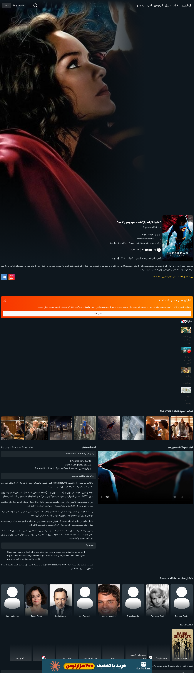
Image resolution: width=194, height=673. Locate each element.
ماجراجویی (140, 258)
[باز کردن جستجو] (35, 5)
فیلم (176, 5)
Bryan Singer (148, 234)
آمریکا (130, 258)
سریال (168, 5)
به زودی (140, 5)
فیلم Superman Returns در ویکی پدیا (17, 447)
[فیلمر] (186, 5)
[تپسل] (43, 657)
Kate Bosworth (142, 243)
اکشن (158, 258)
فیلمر (191, 666)
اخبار (149, 5)
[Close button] (150, 657)
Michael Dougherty (145, 238)
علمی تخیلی (150, 258)
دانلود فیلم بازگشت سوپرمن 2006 (138, 222)
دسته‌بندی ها (18, 5)
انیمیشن (158, 5)
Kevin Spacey (129, 243)
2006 (123, 258)
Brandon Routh (116, 243)
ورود (6, 5)
